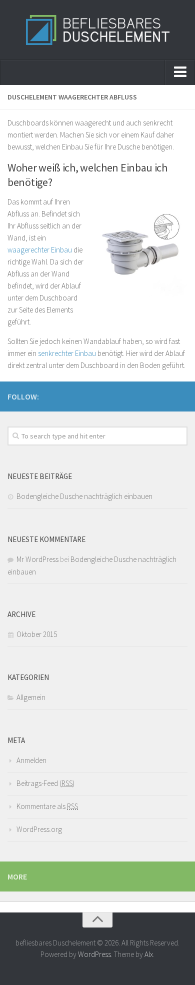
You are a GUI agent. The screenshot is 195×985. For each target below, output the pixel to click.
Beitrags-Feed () (45, 783)
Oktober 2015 (36, 634)
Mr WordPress (37, 559)
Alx (148, 954)
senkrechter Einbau (67, 353)
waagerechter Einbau (40, 249)
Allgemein (31, 697)
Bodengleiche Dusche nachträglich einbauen (84, 496)
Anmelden (31, 760)
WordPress (94, 954)
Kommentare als (47, 806)
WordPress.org (39, 829)
